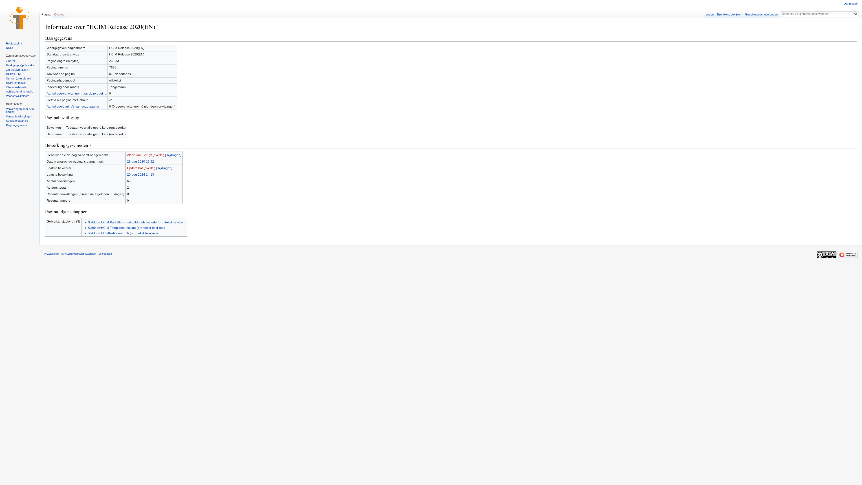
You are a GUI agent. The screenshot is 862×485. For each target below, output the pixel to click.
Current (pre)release (18, 78)
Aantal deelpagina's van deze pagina (73, 106)
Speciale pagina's (17, 120)
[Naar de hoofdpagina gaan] (20, 18)
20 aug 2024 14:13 (140, 174)
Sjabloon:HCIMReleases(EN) (108, 233)
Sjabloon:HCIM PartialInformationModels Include (122, 222)
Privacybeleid (51, 253)
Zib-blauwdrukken (17, 69)
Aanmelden (851, 3)
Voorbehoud (105, 253)
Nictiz (9, 47)
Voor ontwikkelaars (17, 96)
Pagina (46, 14)
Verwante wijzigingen (19, 116)
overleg (159, 155)
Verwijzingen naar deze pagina (20, 111)
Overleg (59, 14)
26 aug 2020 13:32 (140, 161)
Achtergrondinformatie (19, 91)
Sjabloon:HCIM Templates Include (112, 227)
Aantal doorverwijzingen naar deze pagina (76, 93)
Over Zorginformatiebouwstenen (78, 253)
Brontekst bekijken (729, 14)
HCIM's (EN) (13, 74)
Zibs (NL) (11, 61)
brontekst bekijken (172, 222)
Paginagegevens (16, 125)
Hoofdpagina (14, 43)
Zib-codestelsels (16, 87)
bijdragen (173, 155)
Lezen (710, 14)
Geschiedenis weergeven (761, 14)
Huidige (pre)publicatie (20, 65)
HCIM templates (16, 82)
